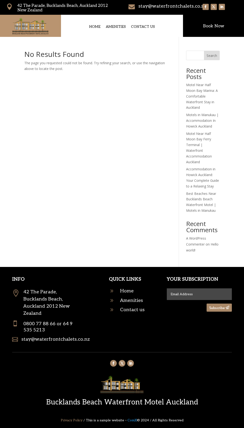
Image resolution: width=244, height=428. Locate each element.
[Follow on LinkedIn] (222, 7)
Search (212, 55)
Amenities (116, 27)
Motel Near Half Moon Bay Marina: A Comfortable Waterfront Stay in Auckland (202, 96)
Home (95, 27)
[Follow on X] (214, 7)
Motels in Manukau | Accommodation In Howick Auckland (202, 120)
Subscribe (217, 307)
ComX (132, 420)
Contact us (143, 27)
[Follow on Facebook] (206, 7)
